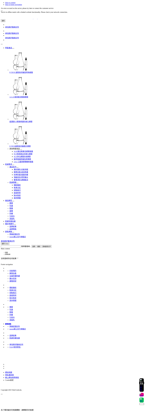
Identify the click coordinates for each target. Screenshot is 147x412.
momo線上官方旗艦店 (17, 329)
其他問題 (12, 300)
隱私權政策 (9, 375)
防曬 (11, 315)
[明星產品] (13, 48)
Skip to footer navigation (13, 5)
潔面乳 (12, 320)
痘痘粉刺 (12, 295)
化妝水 (12, 317)
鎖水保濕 (12, 278)
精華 (11, 307)
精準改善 (12, 273)
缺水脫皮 (12, 298)
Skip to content (10, 3)
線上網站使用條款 (12, 377)
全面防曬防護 (14, 276)
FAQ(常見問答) (15, 347)
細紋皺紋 (12, 288)
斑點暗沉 (12, 293)
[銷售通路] (13, 232)
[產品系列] (18, 167)
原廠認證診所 (14, 326)
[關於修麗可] (15, 224)
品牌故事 (12, 335)
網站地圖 (8, 372)
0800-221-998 (6, 356)
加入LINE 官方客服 (8, 354)
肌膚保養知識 (14, 338)
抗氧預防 (12, 271)
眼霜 (11, 312)
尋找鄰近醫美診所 (16, 344)
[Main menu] (2, 44)
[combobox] (11, 246)
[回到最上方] (2, 394)
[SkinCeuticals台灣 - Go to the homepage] (35, 18)
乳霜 (11, 310)
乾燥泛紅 (12, 290)
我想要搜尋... (26, 246)
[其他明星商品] (21, 149)
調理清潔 (12, 281)
